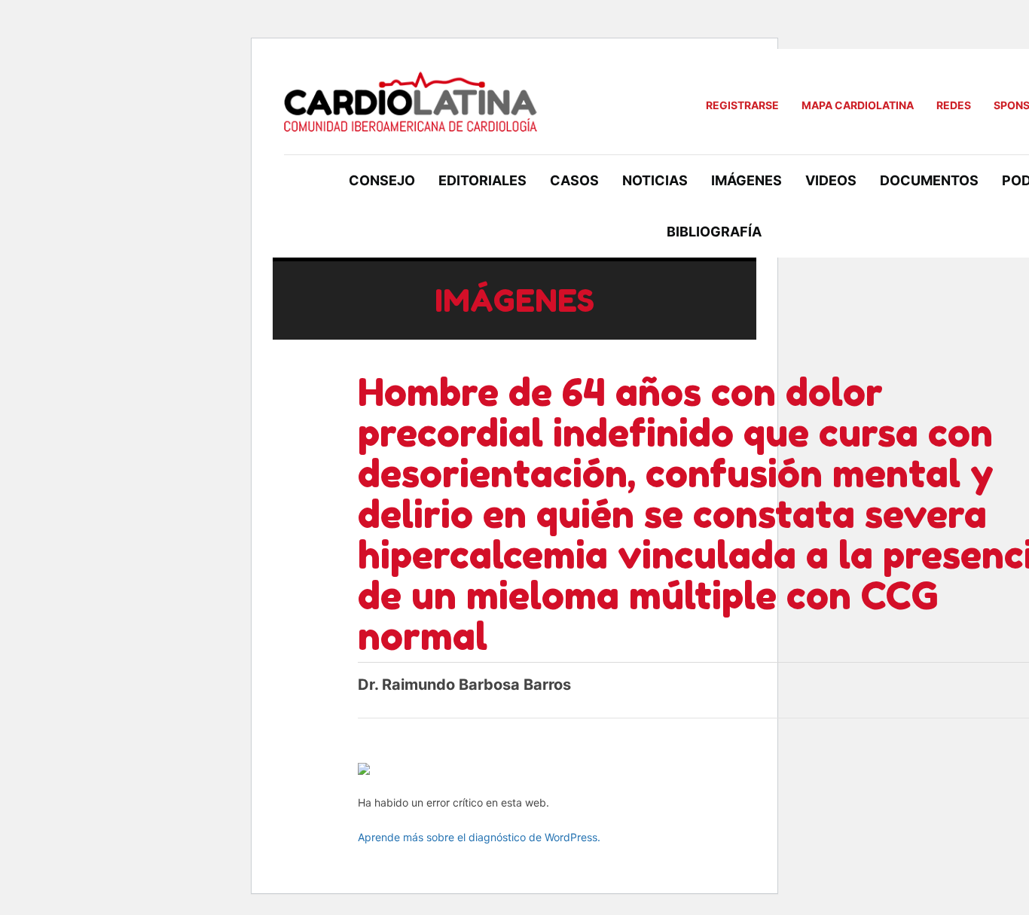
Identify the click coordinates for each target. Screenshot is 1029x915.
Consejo (382, 180)
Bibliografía (714, 231)
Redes (953, 105)
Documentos (929, 180)
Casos (574, 180)
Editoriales (482, 180)
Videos (830, 180)
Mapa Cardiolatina (858, 105)
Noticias (655, 180)
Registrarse (742, 105)
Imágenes (746, 180)
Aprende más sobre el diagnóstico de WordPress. (479, 837)
